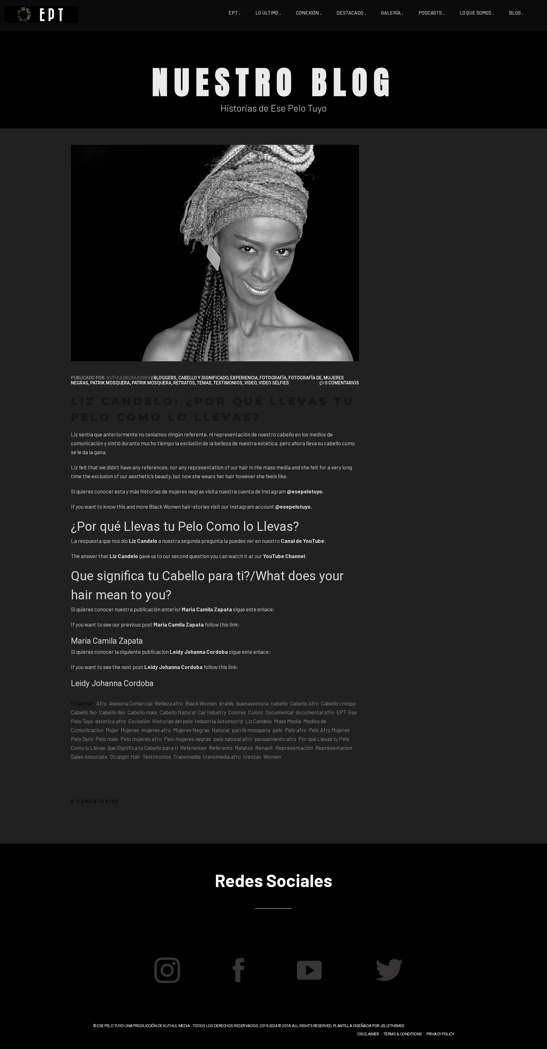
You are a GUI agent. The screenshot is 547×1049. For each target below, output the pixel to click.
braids (226, 703)
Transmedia (187, 756)
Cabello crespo (338, 703)
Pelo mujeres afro (141, 739)
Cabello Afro (304, 703)
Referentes (193, 747)
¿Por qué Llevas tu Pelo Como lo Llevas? (185, 526)
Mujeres (130, 730)
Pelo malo (107, 739)
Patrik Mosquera (110, 382)
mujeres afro (156, 730)
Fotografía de (305, 377)
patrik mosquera (251, 730)
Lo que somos (475, 13)
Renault (264, 747)
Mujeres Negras (191, 730)
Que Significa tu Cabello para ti (143, 747)
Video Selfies (274, 382)
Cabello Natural (178, 712)
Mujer (112, 730)
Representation (333, 747)
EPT (233, 13)
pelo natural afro (232, 739)
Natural (220, 730)
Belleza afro (169, 703)
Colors (255, 712)
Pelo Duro (82, 739)
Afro (101, 703)
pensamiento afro (275, 739)
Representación (294, 747)
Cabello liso (112, 712)
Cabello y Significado (203, 377)
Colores (237, 712)
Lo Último (266, 13)
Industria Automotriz (219, 721)
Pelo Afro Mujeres (329, 730)
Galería (391, 13)
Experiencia (244, 377)
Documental (279, 712)
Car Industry (212, 712)
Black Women (201, 703)
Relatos (244, 747)
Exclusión (139, 721)
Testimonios (227, 382)
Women (272, 756)
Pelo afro (295, 730)
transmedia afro (222, 756)
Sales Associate (89, 756)
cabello (279, 703)
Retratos (184, 382)
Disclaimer (368, 1034)
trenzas (252, 756)
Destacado (349, 13)
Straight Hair (125, 756)
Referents (221, 747)
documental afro (315, 712)
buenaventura (252, 703)
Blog (515, 13)
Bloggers (165, 377)
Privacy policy (440, 1034)
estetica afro (110, 721)
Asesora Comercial (131, 703)
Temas (204, 382)
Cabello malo (142, 712)
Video (250, 382)
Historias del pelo (172, 721)
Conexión (307, 13)
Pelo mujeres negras (187, 739)
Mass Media (287, 721)
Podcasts (430, 13)
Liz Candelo (258, 721)
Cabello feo (84, 712)
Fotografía (273, 377)
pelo (278, 730)
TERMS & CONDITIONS (403, 1034)
